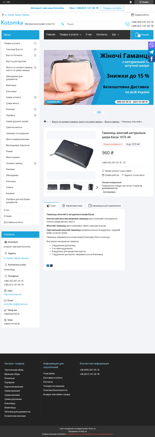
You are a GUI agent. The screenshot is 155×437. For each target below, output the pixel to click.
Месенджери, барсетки (17, 145)
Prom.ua (92, 429)
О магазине (49, 373)
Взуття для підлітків (16, 61)
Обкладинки (12, 175)
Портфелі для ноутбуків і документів (18, 200)
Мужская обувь (12, 374)
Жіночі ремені (13, 157)
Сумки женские (12, 395)
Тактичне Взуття (14, 49)
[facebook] (48, 266)
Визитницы (10, 407)
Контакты (101, 34)
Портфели (9, 382)
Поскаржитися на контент (77, 434)
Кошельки (10, 378)
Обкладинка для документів (14, 78)
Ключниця (11, 91)
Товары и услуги (112, 8)
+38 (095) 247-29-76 (89, 370)
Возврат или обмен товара (56, 394)
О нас (89, 34)
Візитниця (11, 85)
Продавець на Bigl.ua (77, 431)
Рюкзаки (10, 109)
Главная (50, 34)
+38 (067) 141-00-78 (89, 374)
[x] (51, 266)
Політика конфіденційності (101, 434)
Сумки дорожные (13, 399)
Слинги (9, 187)
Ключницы (10, 403)
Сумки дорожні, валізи (17, 121)
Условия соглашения (53, 386)
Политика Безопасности (55, 390)
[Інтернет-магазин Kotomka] (12, 24)
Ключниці (11, 181)
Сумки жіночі (12, 103)
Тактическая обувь (14, 370)
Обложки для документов (17, 411)
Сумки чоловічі (13, 97)
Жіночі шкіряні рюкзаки (17, 139)
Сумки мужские (12, 391)
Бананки (10, 193)
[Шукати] (63, 24)
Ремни (9, 151)
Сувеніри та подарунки (17, 133)
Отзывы (8, 216)
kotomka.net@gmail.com (16, 304)
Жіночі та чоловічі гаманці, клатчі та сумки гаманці (77, 121)
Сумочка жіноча (14, 127)
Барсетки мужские (14, 386)
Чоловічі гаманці (14, 163)
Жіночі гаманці (112, 121)
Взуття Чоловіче (14, 55)
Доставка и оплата (13, 222)
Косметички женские (15, 416)
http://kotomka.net (13, 294)
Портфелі (10, 115)
